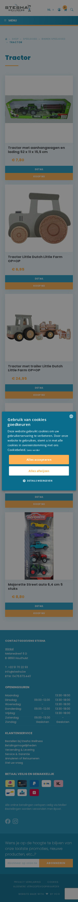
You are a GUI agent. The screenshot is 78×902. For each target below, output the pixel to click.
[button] (39, 480)
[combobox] (71, 416)
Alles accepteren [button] (39, 459)
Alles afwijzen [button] (39, 471)
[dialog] (39, 451)
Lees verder (33, 450)
